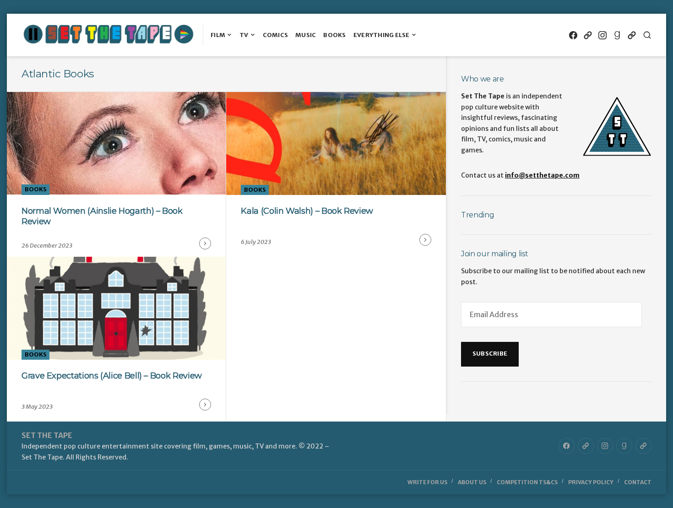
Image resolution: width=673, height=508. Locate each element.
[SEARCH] (647, 35)
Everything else (381, 35)
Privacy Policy (590, 482)
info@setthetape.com (542, 175)
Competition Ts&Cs (527, 482)
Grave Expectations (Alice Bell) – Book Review (112, 376)
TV (244, 35)
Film (218, 35)
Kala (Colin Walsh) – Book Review (307, 211)
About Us (472, 482)
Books (334, 35)
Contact (637, 482)
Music (305, 35)
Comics (275, 35)
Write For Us (427, 482)
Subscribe (489, 353)
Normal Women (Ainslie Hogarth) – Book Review (102, 216)
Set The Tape (47, 435)
